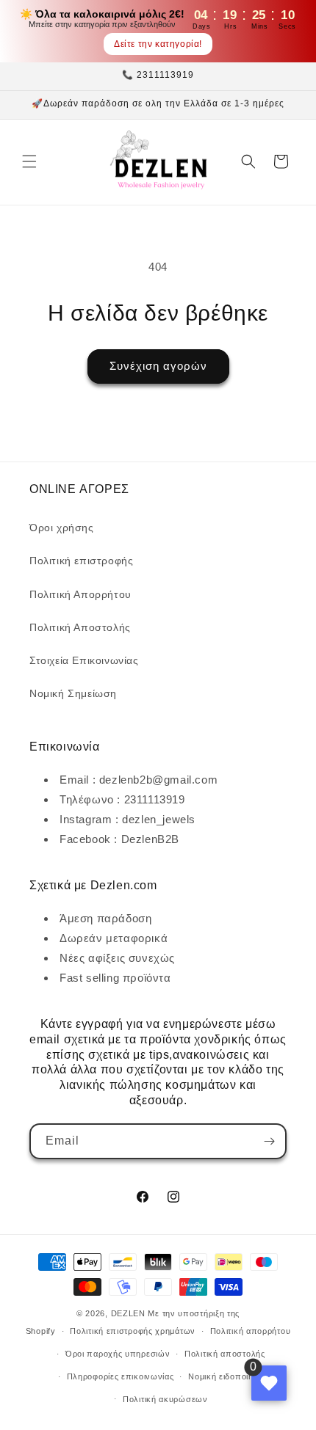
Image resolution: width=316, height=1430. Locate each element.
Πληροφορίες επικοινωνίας (120, 1376)
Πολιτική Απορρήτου (80, 594)
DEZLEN (128, 1313)
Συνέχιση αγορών (158, 366)
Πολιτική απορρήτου (250, 1331)
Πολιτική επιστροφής (81, 560)
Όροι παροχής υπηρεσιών (117, 1353)
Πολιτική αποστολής (224, 1353)
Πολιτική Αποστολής (80, 627)
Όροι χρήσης (61, 527)
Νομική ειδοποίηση (226, 1376)
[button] (29, 161)
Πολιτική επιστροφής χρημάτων (132, 1331)
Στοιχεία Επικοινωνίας (84, 660)
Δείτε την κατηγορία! (158, 44)
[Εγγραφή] (269, 1141)
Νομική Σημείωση (73, 693)
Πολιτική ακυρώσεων (165, 1399)
